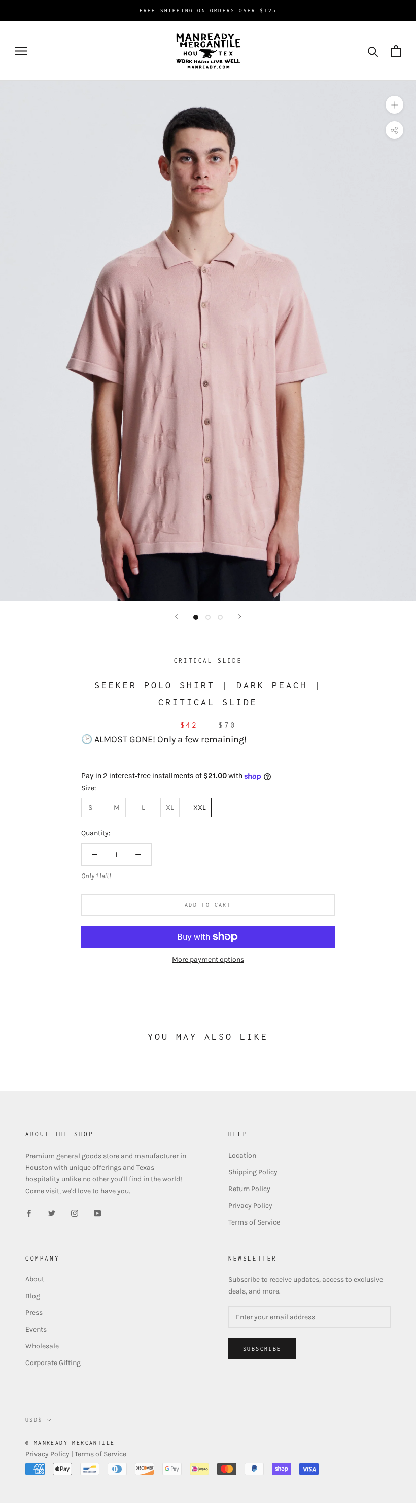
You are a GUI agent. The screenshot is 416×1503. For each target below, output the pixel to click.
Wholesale (42, 1346)
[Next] (239, 616)
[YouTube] (97, 1212)
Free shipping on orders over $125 (208, 10)
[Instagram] (74, 1212)
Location (242, 1155)
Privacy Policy (250, 1205)
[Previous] (176, 616)
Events (36, 1329)
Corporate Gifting (53, 1362)
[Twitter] (51, 1212)
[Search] (373, 51)
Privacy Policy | (50, 1454)
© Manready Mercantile (70, 1443)
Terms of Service (254, 1222)
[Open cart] (396, 51)
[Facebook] (28, 1212)
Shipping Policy (253, 1172)
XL (170, 807)
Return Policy (249, 1188)
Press (34, 1312)
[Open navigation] (21, 51)
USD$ (34, 1420)
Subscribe (262, 1349)
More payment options (208, 959)
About (34, 1279)
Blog (32, 1295)
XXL (199, 807)
